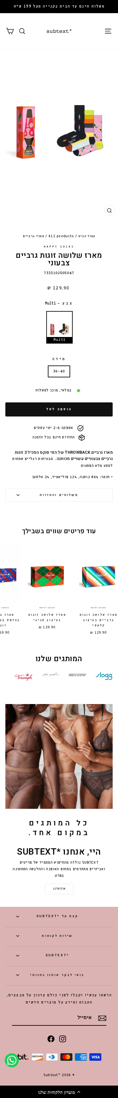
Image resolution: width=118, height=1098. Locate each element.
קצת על (57, 916)
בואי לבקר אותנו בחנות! (57, 975)
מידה (59, 359)
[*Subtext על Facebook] (51, 1038)
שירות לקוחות (57, 935)
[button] (59, 1091)
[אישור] (102, 1018)
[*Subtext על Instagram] (62, 1038)
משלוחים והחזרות (59, 495)
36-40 (59, 371)
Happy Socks (59, 246)
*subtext (57, 955)
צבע (59, 303)
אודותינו (59, 888)
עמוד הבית (86, 236)
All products (61, 236)
